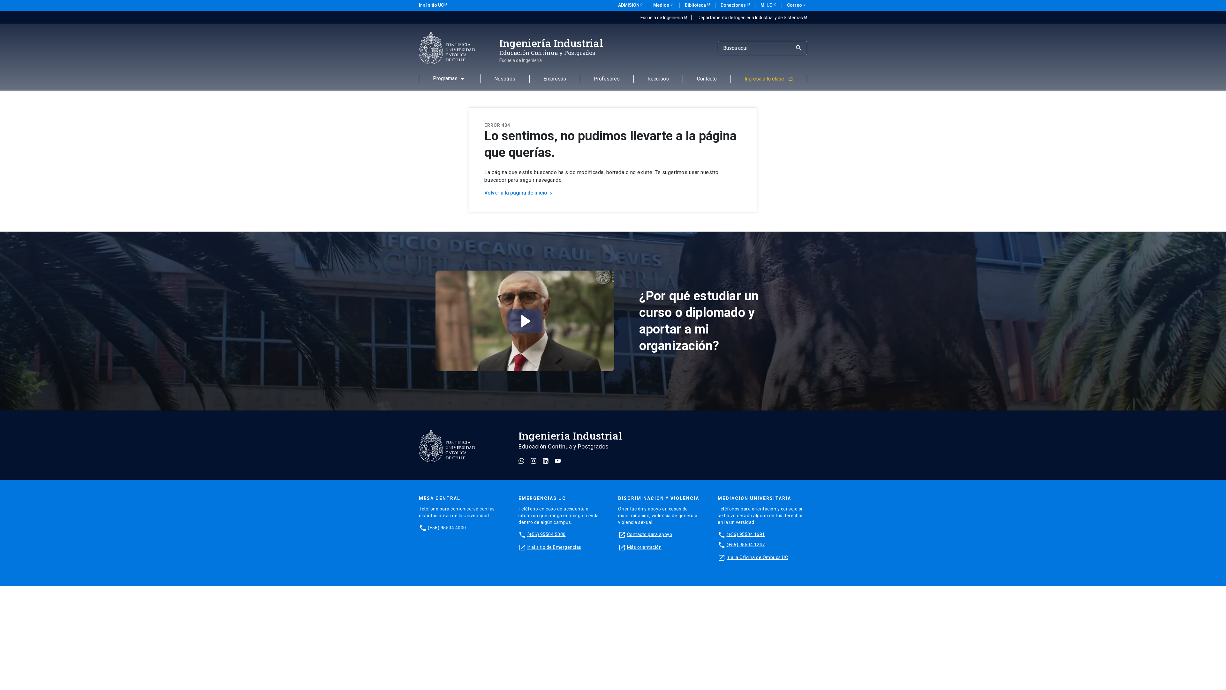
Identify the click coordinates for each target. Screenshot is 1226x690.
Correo (797, 5)
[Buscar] (799, 48)
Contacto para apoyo (649, 534)
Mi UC (767, 5)
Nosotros (504, 79)
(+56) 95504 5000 (546, 534)
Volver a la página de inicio (519, 193)
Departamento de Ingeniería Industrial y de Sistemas (751, 17)
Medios (663, 5)
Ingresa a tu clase (769, 79)
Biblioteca (696, 5)
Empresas (554, 79)
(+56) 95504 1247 (746, 544)
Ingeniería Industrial (551, 43)
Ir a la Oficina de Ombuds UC (757, 557)
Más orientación (644, 547)
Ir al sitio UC (431, 5)
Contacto (707, 79)
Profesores (607, 79)
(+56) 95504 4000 (447, 527)
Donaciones (734, 5)
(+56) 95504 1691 (746, 534)
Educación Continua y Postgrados (547, 53)
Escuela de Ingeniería (662, 17)
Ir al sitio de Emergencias (554, 547)
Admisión (628, 5)
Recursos (658, 79)
